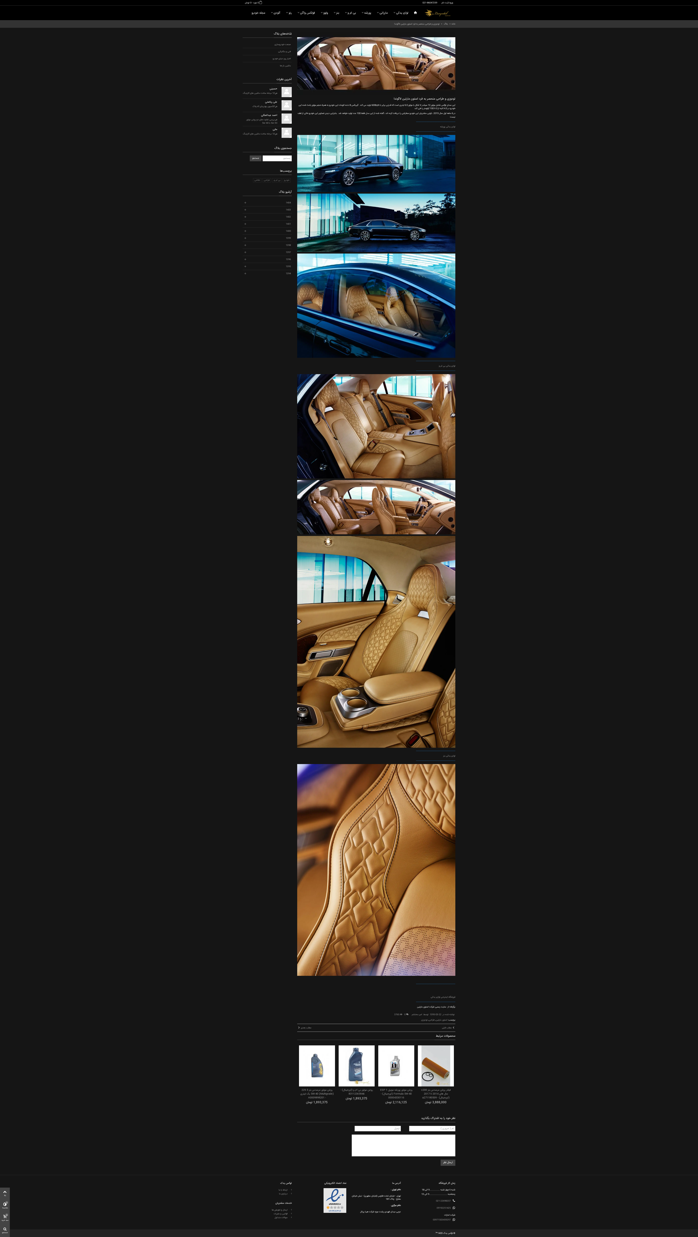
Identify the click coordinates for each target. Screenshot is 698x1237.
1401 (288, 224)
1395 (288, 266)
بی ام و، (276, 180)
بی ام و (352, 13)
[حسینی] (287, 92)
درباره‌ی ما (283, 1194)
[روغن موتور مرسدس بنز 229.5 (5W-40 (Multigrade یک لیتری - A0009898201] (317, 1065)
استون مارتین (441, 1020)
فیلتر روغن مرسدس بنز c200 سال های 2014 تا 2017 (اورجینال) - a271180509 (436, 1094)
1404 (288, 203)
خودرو (286, 180)
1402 (288, 217)
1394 (288, 273)
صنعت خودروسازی (282, 44)
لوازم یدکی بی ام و (447, 366)
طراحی (432, 1020)
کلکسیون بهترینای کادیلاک (263, 106)
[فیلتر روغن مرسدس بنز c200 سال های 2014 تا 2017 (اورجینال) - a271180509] (436, 1065)
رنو (290, 13)
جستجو (255, 158)
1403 (288, 210)
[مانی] (287, 133)
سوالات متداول (281, 1217)
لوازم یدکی (402, 13)
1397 (288, 252)
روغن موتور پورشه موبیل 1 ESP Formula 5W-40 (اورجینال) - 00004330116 (396, 1094)
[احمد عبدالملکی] (287, 118)
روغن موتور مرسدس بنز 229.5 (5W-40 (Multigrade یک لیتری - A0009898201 (317, 1094)
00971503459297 (442, 1220)
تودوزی (424, 1020)
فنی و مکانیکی (284, 51)
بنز (337, 13)
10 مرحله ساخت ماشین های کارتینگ (259, 93)
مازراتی (384, 13)
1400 (288, 231)
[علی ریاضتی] (287, 105)
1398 (288, 245)
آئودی (277, 13)
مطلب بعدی (306, 1027)
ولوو (325, 13)
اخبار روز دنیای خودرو (282, 58)
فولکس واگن (307, 13)
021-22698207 (443, 1201)
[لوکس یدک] (437, 13)
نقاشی (257, 180)
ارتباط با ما (283, 1190)
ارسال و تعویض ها (280, 1210)
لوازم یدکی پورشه (447, 127)
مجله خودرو (258, 13)
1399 (288, 238)
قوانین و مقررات (281, 1214)
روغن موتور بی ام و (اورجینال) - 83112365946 (356, 1092)
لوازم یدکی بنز (449, 756)
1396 (288, 259)
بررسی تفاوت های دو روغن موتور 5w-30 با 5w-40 (261, 121)
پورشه (367, 13)
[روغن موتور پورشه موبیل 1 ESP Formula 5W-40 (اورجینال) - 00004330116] (396, 1065)
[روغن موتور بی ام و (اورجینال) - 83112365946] (357, 1065)
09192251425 (444, 1208)
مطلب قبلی (447, 1027)
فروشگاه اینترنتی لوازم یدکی (443, 997)
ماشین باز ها (285, 66)
